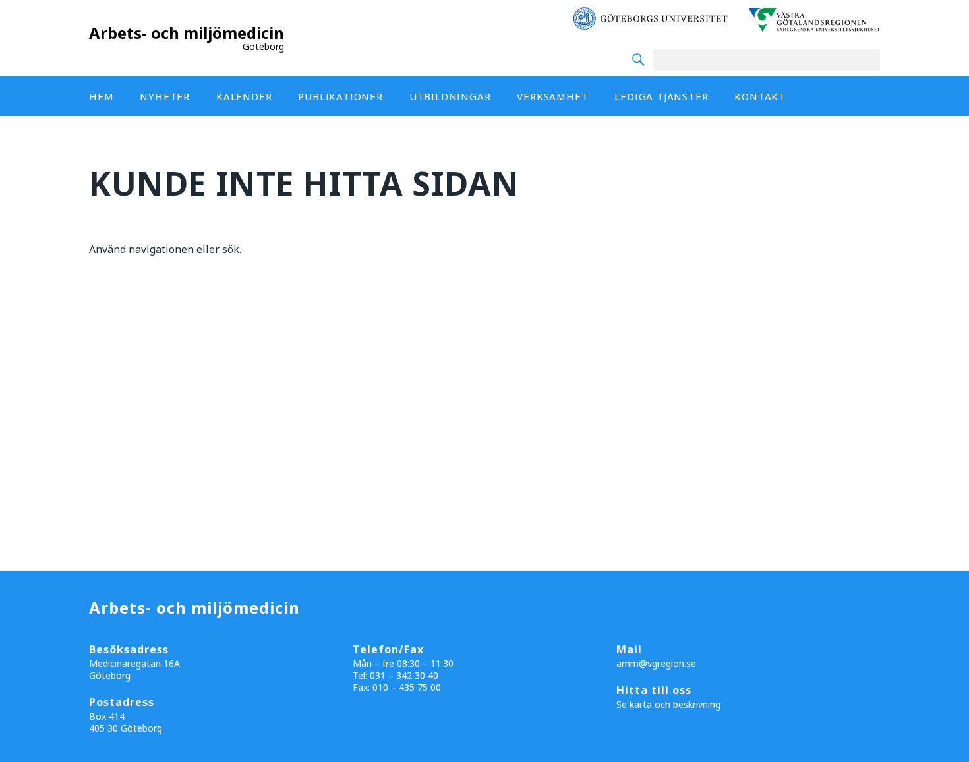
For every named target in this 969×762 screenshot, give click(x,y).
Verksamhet (552, 96)
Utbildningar (450, 96)
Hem (101, 96)
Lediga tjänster (661, 96)
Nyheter (165, 96)
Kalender (244, 96)
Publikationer (340, 96)
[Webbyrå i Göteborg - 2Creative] (951, 750)
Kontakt (760, 96)
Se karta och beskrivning (668, 704)
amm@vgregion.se (656, 663)
